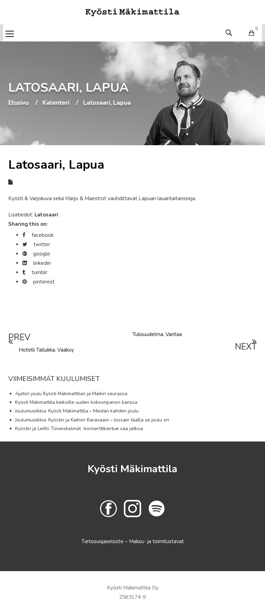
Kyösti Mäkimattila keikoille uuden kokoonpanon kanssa (76, 402)
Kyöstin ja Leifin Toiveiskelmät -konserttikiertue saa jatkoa (79, 428)
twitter (41, 244)
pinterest (44, 281)
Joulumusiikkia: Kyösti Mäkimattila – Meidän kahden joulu (77, 411)
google (41, 253)
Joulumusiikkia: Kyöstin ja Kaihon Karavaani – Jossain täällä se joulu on (92, 420)
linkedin (42, 263)
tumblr (39, 272)
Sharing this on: (28, 224)
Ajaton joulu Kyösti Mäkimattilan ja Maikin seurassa (71, 393)
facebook (42, 235)
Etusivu (18, 103)
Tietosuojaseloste (103, 541)
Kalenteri (55, 103)
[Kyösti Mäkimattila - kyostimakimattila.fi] (132, 11)
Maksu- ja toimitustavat (156, 541)
